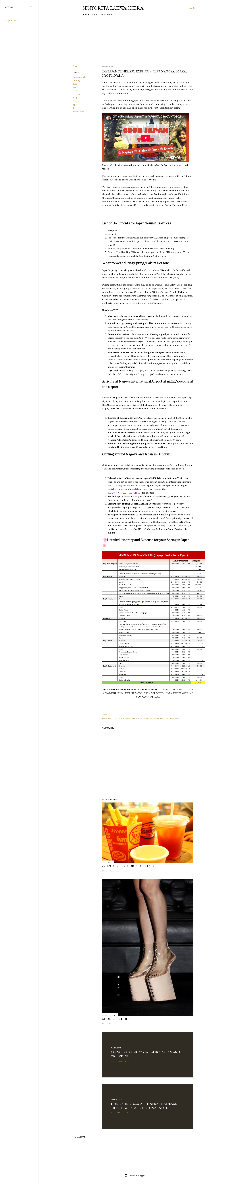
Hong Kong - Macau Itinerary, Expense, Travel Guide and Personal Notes (144, 1106)
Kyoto (75, 91)
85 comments (114, 871)
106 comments (123, 1061)
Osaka (76, 101)
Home (85, 14)
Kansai (76, 87)
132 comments (123, 1113)
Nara (75, 98)
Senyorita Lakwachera (113, 8)
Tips (74, 105)
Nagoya (76, 94)
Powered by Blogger (137, 1176)
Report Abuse (12, 20)
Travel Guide (78, 112)
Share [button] (75, 66)
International (79, 77)
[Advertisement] (134, 39)
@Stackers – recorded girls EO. (129, 866)
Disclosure (106, 14)
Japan (75, 84)
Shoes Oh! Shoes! (116, 1019)
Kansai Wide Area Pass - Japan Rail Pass (124, 493)
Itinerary (76, 80)
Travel (94, 14)
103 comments (114, 1024)
